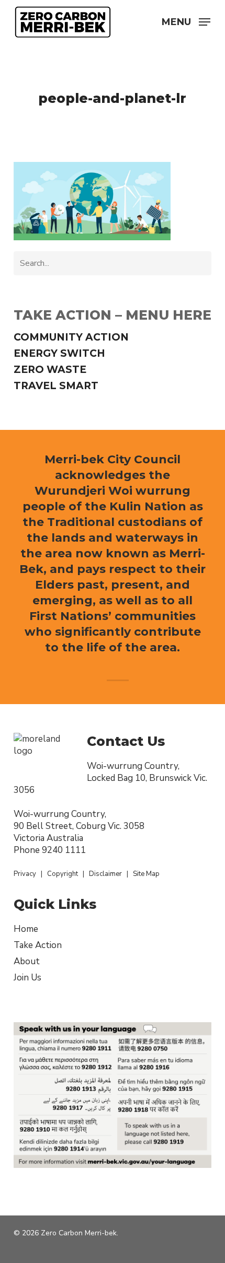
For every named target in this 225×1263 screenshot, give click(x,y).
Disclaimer (105, 874)
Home (26, 929)
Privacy (25, 874)
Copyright (62, 874)
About (27, 961)
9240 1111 (64, 850)
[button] (186, 21)
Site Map (146, 874)
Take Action (38, 945)
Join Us (27, 978)
